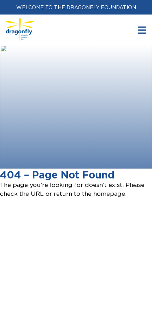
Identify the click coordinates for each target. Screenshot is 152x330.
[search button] (142, 30)
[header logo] (20, 22)
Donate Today (44, 158)
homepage (109, 193)
